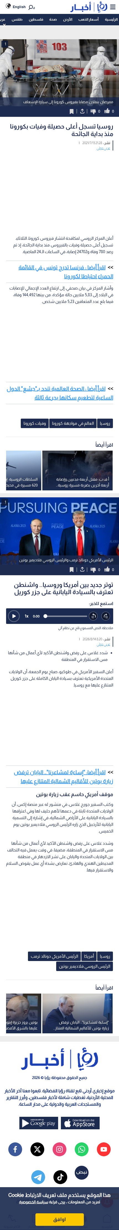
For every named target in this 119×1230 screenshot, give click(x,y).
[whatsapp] (82, 1149)
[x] (37, 1149)
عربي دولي (103, 148)
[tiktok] (60, 1177)
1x (27, 616)
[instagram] (59, 1149)
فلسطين (36, 19)
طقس (17, 19)
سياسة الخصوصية (33, 1202)
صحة (53, 19)
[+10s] (106, 616)
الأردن (67, 19)
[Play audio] (14, 616)
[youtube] (104, 1149)
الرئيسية (111, 19)
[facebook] (15, 1149)
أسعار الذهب (88, 19)
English (19, 7)
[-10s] (93, 616)
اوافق (59, 1219)
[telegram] (38, 1177)
